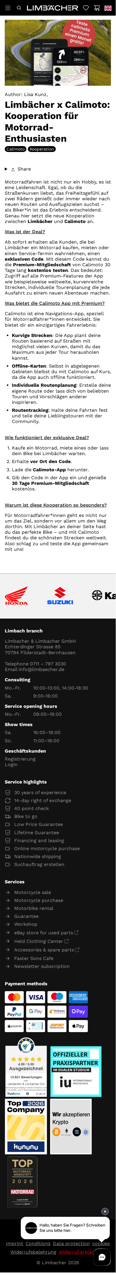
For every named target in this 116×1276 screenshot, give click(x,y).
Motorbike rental (33, 908)
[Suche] (19, 8)
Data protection (71, 1243)
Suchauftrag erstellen (39, 864)
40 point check (31, 808)
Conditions (38, 1243)
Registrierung (20, 759)
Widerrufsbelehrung (33, 1252)
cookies (101, 1243)
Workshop (25, 924)
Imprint (14, 1243)
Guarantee (26, 916)
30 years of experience (40, 792)
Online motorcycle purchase (47, 848)
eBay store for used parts (43, 932)
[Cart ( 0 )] (97, 8)
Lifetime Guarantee (36, 832)
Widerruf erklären (79, 1252)
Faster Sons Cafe (33, 958)
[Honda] (16, 596)
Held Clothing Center (38, 941)
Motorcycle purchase (38, 900)
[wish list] (86, 8)
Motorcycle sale (32, 892)
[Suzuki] (60, 596)
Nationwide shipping (37, 856)
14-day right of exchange (42, 800)
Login (11, 764)
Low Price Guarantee (38, 824)
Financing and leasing (39, 840)
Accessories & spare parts (44, 950)
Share (23, 169)
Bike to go (25, 816)
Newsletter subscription (42, 966)
